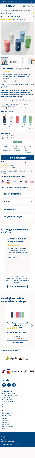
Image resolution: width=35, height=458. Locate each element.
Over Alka (5, 407)
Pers (3, 411)
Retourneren (6, 397)
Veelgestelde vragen (8, 393)
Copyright (3, 440)
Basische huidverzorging (17, 10)
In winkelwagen (17, 158)
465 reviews (20, 20)
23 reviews (10, 330)
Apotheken (5, 423)
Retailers (5, 421)
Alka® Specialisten (7, 399)
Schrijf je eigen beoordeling (17, 287)
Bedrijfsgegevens (7, 413)
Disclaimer (4, 438)
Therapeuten (6, 425)
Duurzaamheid (6, 415)
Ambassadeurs (6, 429)
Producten (7, 10)
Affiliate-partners (7, 427)
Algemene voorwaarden (7, 442)
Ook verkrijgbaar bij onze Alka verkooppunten (15, 187)
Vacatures (5, 409)
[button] (32, 2)
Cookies (3, 436)
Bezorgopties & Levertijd (9, 395)
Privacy (3, 434)
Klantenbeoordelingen (9, 401)
